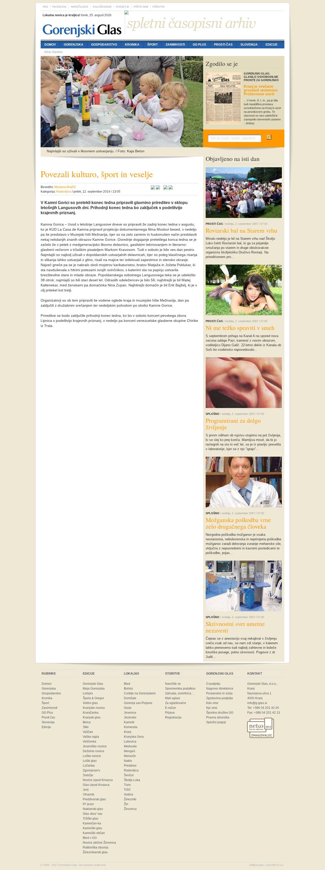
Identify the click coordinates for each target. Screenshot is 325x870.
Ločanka (89, 765)
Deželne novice (93, 751)
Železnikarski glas (95, 852)
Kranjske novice (94, 708)
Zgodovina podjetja (219, 698)
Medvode (130, 746)
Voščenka (89, 741)
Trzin (127, 785)
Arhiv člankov (53, 52)
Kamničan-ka (92, 823)
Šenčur (129, 775)
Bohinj (128, 688)
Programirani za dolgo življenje (233, 423)
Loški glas (90, 761)
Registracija (173, 717)
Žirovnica (130, 809)
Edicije (272, 44)
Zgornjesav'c (91, 770)
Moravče (130, 756)
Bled (127, 684)
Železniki (130, 799)
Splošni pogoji (216, 722)
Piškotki (159, 6)
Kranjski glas (92, 717)
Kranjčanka (91, 712)
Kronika (132, 44)
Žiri (126, 804)
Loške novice (92, 756)
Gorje (128, 708)
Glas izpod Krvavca (96, 785)
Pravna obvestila (217, 717)
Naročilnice (79, 6)
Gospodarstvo (104, 44)
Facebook (59, 6)
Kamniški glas (92, 828)
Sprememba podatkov (180, 688)
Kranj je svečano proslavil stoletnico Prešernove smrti (261, 90)
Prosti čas (223, 44)
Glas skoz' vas (92, 814)
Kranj (127, 732)
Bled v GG (90, 838)
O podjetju (213, 684)
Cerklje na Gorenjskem (140, 693)
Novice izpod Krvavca (98, 780)
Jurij (86, 789)
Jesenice (130, 712)
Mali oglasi (172, 698)
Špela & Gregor (93, 698)
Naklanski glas (93, 809)
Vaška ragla (91, 736)
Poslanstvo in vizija (219, 693)
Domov (50, 44)
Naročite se (173, 684)
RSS (45, 6)
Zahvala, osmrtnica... (179, 693)
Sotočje (88, 775)
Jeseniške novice (95, 746)
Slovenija (249, 44)
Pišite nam (141, 6)
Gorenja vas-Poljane (138, 703)
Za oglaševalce (175, 703)
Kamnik (129, 722)
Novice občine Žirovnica (99, 842)
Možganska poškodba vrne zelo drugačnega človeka (238, 523)
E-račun (170, 708)
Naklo (128, 761)
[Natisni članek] (171, 188)
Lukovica (130, 741)
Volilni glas (90, 703)
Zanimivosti (175, 44)
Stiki (86, 727)
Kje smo (211, 708)
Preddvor (130, 765)
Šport (152, 44)
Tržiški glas (90, 818)
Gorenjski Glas (93, 684)
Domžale (130, 698)
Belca (87, 722)
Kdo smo (212, 703)
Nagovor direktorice (219, 688)
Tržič (127, 789)
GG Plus (199, 44)
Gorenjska (73, 44)
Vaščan (88, 732)
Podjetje (122, 6)
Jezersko (130, 717)
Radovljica (131, 770)
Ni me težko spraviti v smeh (240, 328)
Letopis (88, 693)
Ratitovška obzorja (95, 847)
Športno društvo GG (219, 712)
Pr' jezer (88, 804)
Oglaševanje (102, 6)
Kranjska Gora (134, 736)
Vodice (128, 794)
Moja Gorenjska (94, 688)
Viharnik (88, 794)
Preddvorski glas (94, 799)
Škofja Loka (132, 780)
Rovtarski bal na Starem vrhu (241, 230)
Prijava (170, 712)
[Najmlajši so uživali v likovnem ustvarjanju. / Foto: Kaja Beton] (122, 145)
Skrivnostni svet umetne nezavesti (235, 627)
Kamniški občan (94, 833)
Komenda (130, 727)
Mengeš (129, 751)
